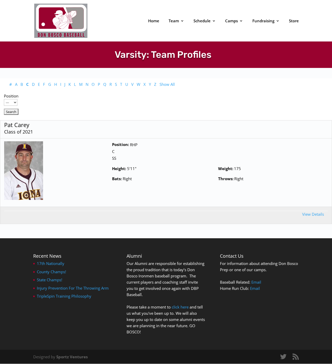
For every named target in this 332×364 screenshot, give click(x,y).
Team (174, 21)
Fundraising (263, 21)
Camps (231, 21)
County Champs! (51, 271)
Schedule (202, 21)
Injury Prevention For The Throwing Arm (73, 288)
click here (180, 307)
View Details (313, 214)
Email (256, 282)
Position (11, 96)
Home (153, 21)
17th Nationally (50, 263)
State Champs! (49, 279)
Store (294, 21)
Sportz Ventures (72, 356)
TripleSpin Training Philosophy (64, 296)
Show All (167, 84)
